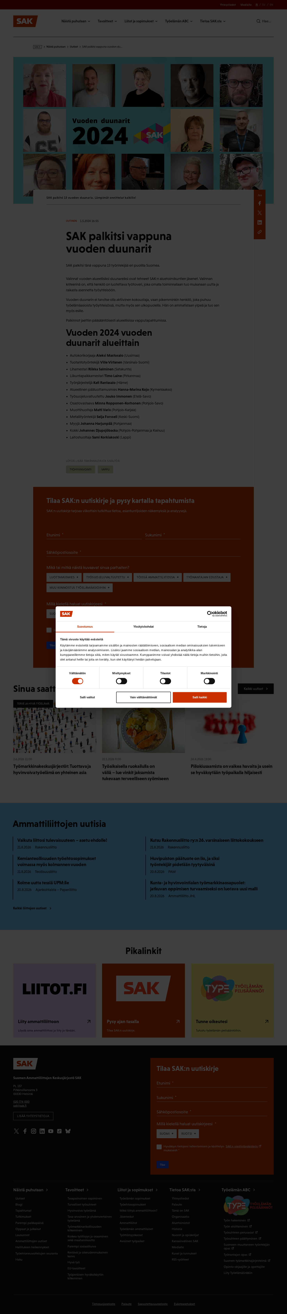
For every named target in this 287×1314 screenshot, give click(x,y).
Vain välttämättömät (143, 697)
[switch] (121, 681)
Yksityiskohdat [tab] (143, 626)
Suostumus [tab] (85, 626)
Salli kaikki (200, 697)
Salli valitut (87, 697)
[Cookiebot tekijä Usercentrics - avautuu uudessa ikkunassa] (210, 614)
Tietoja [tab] (202, 626)
